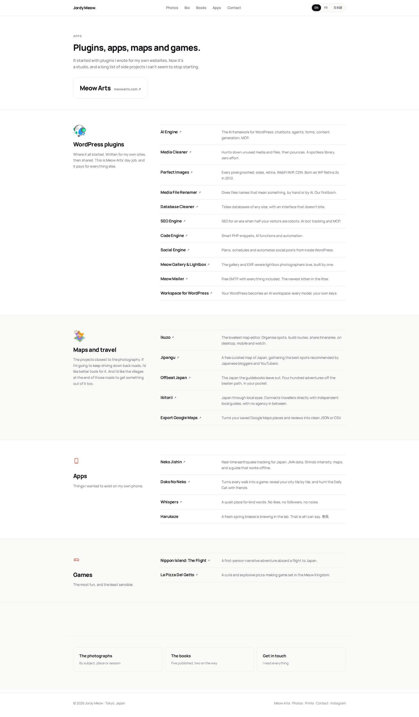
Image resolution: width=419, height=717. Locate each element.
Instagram (338, 703)
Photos (172, 7)
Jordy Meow (84, 7)
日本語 (337, 8)
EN (316, 8)
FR (326, 8)
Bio (187, 7)
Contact (234, 7)
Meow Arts (282, 703)
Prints (309, 703)
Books (201, 7)
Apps (217, 7)
